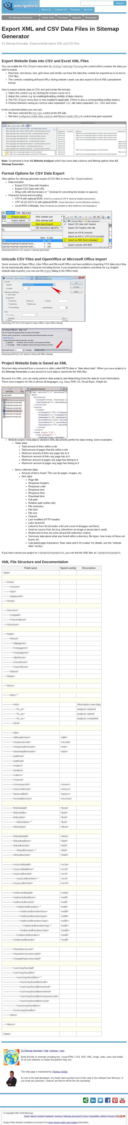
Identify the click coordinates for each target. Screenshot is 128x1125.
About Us (46, 9)
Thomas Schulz (60, 1071)
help (46, 1050)
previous (54, 1050)
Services (88, 9)
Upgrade (76, 17)
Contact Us (61, 9)
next (62, 1050)
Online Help (48, 17)
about (33, 1116)
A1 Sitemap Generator (20, 17)
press (85, 1116)
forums (111, 1116)
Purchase (63, 17)
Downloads (91, 17)
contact (41, 1116)
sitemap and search (73, 1116)
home (26, 1116)
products (49, 1116)
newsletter (94, 1116)
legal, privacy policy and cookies (63, 1122)
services (58, 1116)
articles (103, 1116)
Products (75, 9)
